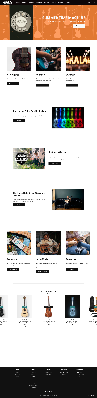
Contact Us (17, 374)
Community (60, 2)
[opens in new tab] (45, 391)
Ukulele (18, 2)
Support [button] (32, 369)
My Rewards (64, 374)
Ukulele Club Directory (79, 374)
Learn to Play (55, 163)
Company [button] (17, 369)
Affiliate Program (48, 374)
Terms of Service (33, 372)
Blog (79, 376)
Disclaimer (33, 374)
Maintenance (33, 387)
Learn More (72, 85)
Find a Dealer (79, 372)
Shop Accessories (13, 269)
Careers (17, 376)
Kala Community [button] (79, 369)
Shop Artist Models (42, 271)
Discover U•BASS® (42, 85)
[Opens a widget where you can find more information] (91, 395)
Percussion (38, 2)
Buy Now (19, 120)
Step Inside (79, 25)
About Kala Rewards (64, 372)
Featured (68, 2)
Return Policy (32, 378)
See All (48, 293)
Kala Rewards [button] (64, 369)
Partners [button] (48, 369)
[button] (94, 2)
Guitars (31, 2)
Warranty (33, 383)
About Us (17, 372)
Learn (53, 2)
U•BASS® (24, 2)
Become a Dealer (48, 372)
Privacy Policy (33, 376)
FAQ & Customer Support (33, 385)
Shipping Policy (33, 381)
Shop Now (19, 204)
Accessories (46, 2)
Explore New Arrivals (13, 83)
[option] (48, 22)
